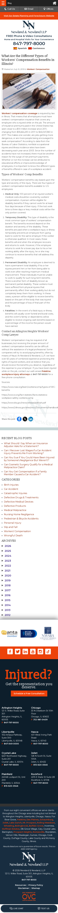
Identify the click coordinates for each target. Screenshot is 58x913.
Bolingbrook (21, 826)
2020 (6, 575)
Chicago (36, 707)
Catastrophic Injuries (15, 493)
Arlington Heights (12, 707)
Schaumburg (46, 819)
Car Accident (11, 489)
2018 (6, 585)
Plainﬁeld (7, 774)
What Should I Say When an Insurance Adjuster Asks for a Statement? (26, 445)
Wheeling (9, 826)
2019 (6, 580)
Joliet (34, 753)
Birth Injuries (11, 484)
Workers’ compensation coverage (19, 113)
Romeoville (38, 832)
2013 (6, 610)
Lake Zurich (15, 822)
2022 (6, 565)
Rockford (36, 774)
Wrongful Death (13, 535)
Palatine (21, 819)
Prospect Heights (23, 832)
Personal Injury (12, 523)
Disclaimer (23, 888)
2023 (6, 560)
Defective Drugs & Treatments (21, 497)
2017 (6, 590)
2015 (6, 600)
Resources (20, 885)
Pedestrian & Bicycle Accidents (21, 518)
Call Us (11, 9)
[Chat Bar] (29, 908)
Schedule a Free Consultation (29, 693)
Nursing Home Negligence (19, 514)
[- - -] (3, 3)
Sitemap (35, 888)
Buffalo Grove (36, 826)
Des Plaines (33, 819)
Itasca (34, 732)
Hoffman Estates (11, 829)
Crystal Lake (9, 753)
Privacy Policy (35, 885)
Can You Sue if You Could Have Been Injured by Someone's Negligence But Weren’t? (29, 459)
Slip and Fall (11, 527)
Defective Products (15, 506)
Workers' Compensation (38, 69)
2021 (6, 570)
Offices (49, 9)
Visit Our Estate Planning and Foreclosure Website (29, 16)
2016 (6, 595)
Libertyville (8, 732)
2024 (6, 555)
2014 (6, 605)
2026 (6, 546)
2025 (6, 551)
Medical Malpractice (15, 510)
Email (30, 9)
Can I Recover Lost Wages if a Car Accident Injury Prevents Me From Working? (28, 452)
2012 (6, 615)
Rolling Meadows (46, 822)
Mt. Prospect (29, 822)
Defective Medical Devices (18, 501)
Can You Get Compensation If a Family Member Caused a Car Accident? (25, 473)
